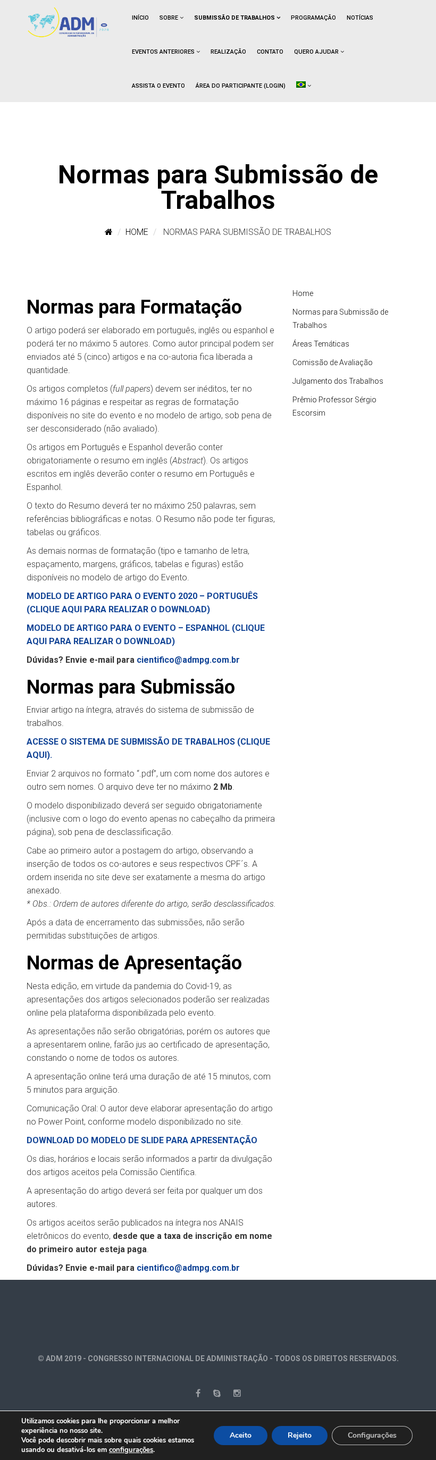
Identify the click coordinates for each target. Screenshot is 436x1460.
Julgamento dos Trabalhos (337, 381)
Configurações (372, 1435)
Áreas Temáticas (320, 344)
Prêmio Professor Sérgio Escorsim (334, 406)
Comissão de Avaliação (332, 362)
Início (140, 17)
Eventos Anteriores (163, 51)
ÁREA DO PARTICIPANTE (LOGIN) (241, 85)
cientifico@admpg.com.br (188, 660)
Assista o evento (158, 85)
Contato (270, 51)
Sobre (169, 17)
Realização (228, 51)
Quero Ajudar (316, 51)
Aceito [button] (240, 1435)
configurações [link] (131, 1450)
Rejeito (300, 1435)
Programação (313, 17)
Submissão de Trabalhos (234, 17)
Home (136, 232)
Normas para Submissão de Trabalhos (340, 319)
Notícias (360, 17)
